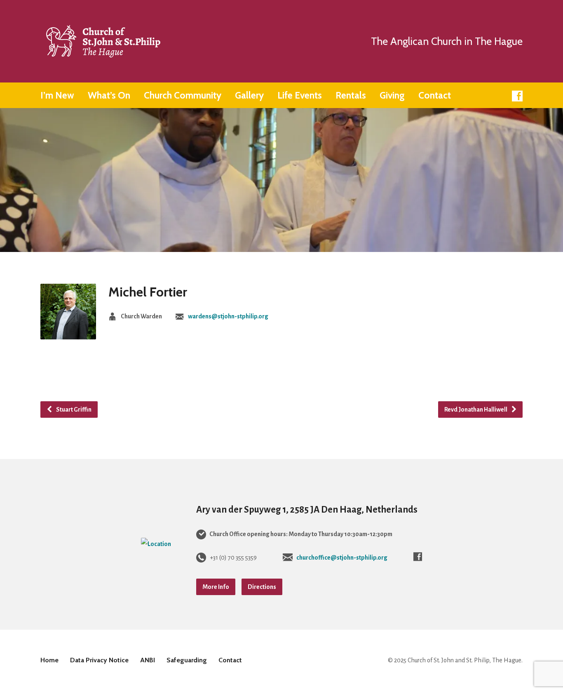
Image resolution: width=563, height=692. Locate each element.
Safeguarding (187, 660)
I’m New (57, 95)
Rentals (350, 95)
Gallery (249, 95)
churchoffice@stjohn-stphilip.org (341, 557)
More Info (215, 587)
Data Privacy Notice (99, 660)
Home (49, 660)
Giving (392, 95)
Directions (262, 587)
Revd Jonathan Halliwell (476, 409)
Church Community (182, 95)
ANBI (147, 660)
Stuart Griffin (73, 409)
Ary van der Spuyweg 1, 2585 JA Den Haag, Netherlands (307, 510)
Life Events (299, 95)
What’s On (109, 95)
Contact (434, 95)
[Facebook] (517, 96)
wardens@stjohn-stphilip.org (228, 316)
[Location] (156, 544)
